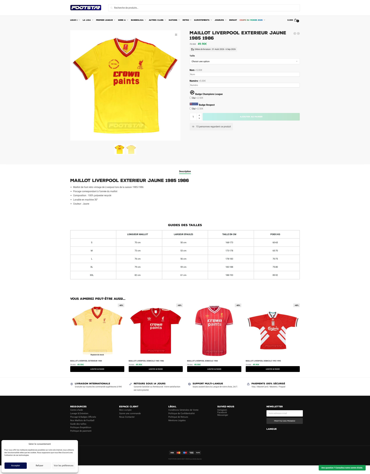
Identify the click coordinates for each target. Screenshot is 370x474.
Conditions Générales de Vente (183, 410)
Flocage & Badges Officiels (83, 417)
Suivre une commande (130, 413)
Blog (72, 434)
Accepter (15, 465)
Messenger (222, 415)
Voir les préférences (63, 465)
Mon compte (125, 410)
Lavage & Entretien (79, 413)
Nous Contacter (127, 417)
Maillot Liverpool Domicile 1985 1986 (146, 361)
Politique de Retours (178, 417)
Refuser (39, 465)
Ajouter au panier (251, 117)
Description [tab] (185, 171)
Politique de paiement (80, 431)
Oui (197, 98)
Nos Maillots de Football (82, 420)
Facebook (222, 412)
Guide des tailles (78, 424)
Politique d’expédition (80, 427)
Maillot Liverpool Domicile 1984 (202, 361)
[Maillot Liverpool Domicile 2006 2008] (294, 33)
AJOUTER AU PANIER (97, 369)
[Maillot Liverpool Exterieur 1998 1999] (298, 33)
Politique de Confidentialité (181, 413)
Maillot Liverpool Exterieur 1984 (86, 361)
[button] (176, 34)
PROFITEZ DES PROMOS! (284, 421)
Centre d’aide (76, 410)
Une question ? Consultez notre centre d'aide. (342, 468)
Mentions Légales (177, 420)
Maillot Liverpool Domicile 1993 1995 (263, 361)
